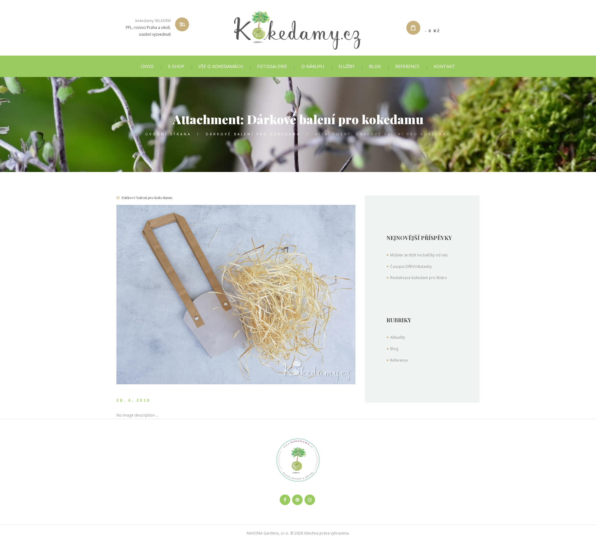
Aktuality (397, 337)
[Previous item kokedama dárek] (176, 294)
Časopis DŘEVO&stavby (411, 266)
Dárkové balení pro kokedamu (253, 134)
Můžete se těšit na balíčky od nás (419, 255)
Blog (394, 348)
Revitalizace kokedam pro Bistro (418, 277)
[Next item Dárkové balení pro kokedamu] (295, 294)
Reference (399, 360)
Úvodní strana (168, 134)
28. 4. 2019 (133, 400)
